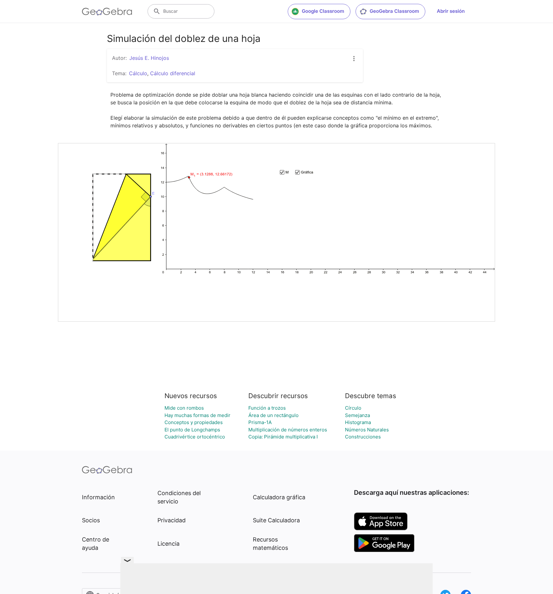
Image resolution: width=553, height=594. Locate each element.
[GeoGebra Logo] (107, 11)
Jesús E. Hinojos (149, 58)
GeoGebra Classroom (394, 11)
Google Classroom (323, 11)
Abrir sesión (451, 11)
